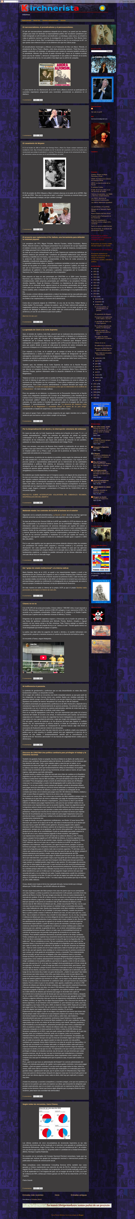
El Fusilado (97, 438)
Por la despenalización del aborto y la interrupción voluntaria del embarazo (54, 429)
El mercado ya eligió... (100, 482)
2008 (95, 392)
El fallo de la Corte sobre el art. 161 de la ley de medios (101, 190)
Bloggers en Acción (100, 497)
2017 (95, 282)
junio (96, 366)
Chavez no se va (29, 604)
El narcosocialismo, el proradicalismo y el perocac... (101, 308)
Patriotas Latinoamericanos (50, 20)
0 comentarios (27, 322)
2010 (95, 386)
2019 (95, 277)
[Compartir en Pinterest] (42, 100)
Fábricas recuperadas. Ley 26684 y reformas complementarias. (101, 195)
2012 (95, 296)
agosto (97, 361)
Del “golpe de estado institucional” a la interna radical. (46, 568)
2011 (95, 384)
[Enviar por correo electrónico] (34, 100)
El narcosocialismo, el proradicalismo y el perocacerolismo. (48, 27)
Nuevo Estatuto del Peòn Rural (100, 213)
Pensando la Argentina (101, 447)
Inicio (57, 1195)
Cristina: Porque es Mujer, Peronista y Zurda (99, 175)
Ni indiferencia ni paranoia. (34, 686)
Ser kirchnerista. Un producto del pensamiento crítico (101, 229)
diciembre (98, 299)
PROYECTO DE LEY (30, 316)
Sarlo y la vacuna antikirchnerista (101, 226)
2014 (95, 291)
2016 (95, 285)
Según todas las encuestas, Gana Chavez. (40, 1104)
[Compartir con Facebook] (40, 100)
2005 (95, 397)
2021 (95, 271)
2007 (95, 395)
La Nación (56, 515)
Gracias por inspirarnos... (101, 498)
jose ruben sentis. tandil (101, 426)
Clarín (64, 515)
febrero (97, 377)
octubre (97, 304)
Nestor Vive (37, 20)
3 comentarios (27, 100)
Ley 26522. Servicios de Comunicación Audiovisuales (100, 199)
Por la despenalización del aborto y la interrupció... (103, 326)
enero (97, 380)
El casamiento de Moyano (33, 143)
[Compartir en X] (38, 100)
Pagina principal (26, 20)
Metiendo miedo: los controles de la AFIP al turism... (102, 332)
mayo (97, 369)
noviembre (98, 301)
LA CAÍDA (96, 448)
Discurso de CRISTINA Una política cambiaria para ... (103, 349)
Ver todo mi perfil (96, 112)
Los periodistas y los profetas (100, 207)
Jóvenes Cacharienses (101, 480)
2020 (95, 274)
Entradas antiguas (79, 1195)
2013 (95, 293)
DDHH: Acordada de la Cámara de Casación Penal (101, 179)
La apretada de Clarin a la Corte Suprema (40, 330)
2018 (95, 280)
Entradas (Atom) (36, 1199)
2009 (95, 389)
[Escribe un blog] (36, 100)
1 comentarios (27, 135)
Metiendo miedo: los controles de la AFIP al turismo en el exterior (50, 511)
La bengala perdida (99, 470)
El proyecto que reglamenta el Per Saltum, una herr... (103, 317)
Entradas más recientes (33, 1195)
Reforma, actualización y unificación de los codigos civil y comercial (101, 221)
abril (96, 372)
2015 (95, 288)
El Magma (96, 453)
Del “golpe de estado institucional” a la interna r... (103, 338)
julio (96, 363)
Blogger (81, 1215)
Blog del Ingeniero (99, 462)
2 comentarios (27, 229)
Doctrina (63, 20)
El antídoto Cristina (97, 187)
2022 (95, 269)
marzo (97, 375)
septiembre (98, 358)
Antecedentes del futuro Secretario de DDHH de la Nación (101, 473)
